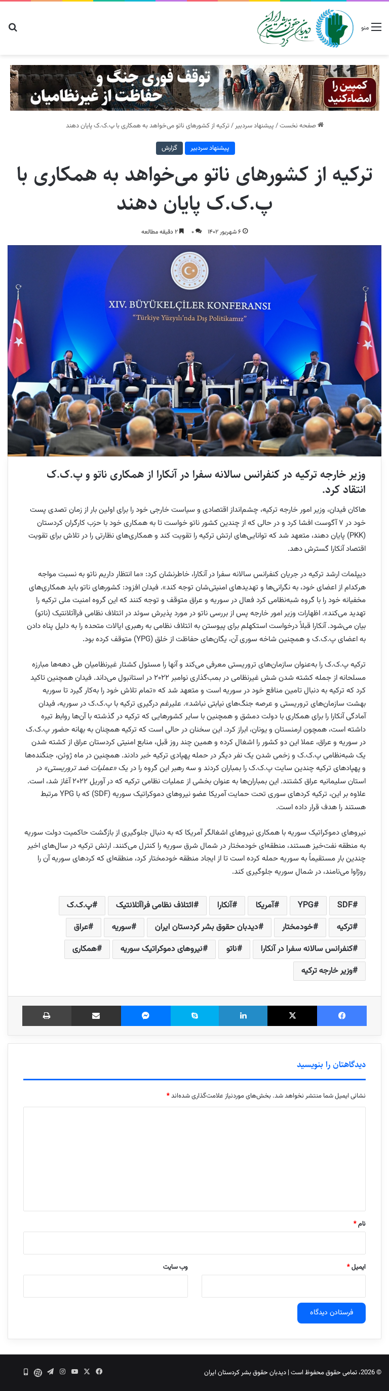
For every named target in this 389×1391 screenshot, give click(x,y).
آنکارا (224, 905)
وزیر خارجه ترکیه (327, 971)
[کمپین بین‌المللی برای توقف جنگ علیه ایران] (194, 88)
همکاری (84, 949)
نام (360, 1224)
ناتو (231, 949)
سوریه (121, 927)
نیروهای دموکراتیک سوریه (162, 949)
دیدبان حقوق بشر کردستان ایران (206, 927)
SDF (345, 905)
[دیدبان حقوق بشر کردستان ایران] (305, 28)
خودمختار (297, 927)
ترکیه (345, 927)
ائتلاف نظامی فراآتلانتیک (154, 905)
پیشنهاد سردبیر (254, 126)
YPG (306, 905)
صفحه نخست (299, 126)
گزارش (169, 148)
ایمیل (356, 1267)
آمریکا (265, 905)
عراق (81, 927)
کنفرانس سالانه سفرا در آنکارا (307, 949)
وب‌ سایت (175, 1267)
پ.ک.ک (79, 905)
